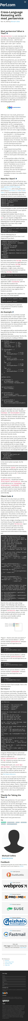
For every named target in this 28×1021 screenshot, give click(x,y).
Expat (18, 187)
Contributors (4, 983)
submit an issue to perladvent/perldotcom (17, 989)
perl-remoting (23, 822)
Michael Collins (15, 21)
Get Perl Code (8, 963)
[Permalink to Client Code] (12, 496)
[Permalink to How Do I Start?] (16, 178)
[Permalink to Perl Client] (9, 689)
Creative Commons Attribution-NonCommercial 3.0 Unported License (12, 998)
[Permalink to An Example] (13, 312)
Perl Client (12, 190)
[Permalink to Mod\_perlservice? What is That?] (7, 33)
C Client (18, 190)
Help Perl (7, 965)
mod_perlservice (6, 189)
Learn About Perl (9, 962)
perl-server (3, 824)
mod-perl (17, 822)
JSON (3, 985)
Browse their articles (7, 858)
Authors (4, 978)
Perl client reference (9, 774)
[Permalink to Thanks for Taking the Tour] (6, 797)
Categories (4, 980)
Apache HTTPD (8, 187)
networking (3, 822)
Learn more (23, 947)
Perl (15, 187)
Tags (3, 982)
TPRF (11, 871)
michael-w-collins (10, 822)
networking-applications (12, 824)
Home (3, 975)
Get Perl (7, 960)
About (3, 977)
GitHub (21, 866)
